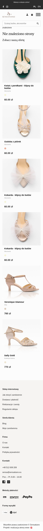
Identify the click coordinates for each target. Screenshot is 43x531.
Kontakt (5, 447)
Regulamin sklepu (10, 409)
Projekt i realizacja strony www (16, 528)
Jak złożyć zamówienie (12, 395)
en (39, 7)
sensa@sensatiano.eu (11, 472)
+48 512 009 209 (9, 467)
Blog (4, 424)
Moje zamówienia (9, 428)
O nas (4, 443)
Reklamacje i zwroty (10, 404)
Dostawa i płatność (10, 400)
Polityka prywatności (11, 452)
